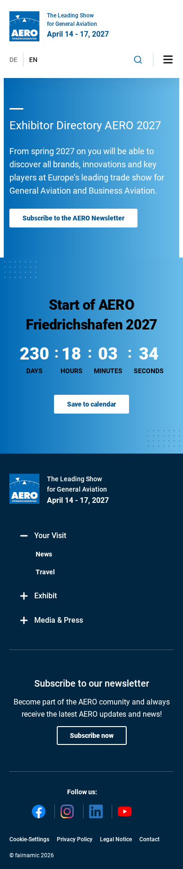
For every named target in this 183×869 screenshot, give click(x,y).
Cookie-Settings (29, 839)
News (44, 554)
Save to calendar (91, 404)
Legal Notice (116, 839)
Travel (45, 572)
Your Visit (50, 535)
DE (13, 59)
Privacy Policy (74, 839)
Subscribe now (92, 735)
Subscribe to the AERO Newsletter (73, 218)
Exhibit (45, 595)
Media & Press (58, 620)
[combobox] (138, 59)
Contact (149, 839)
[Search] (138, 59)
